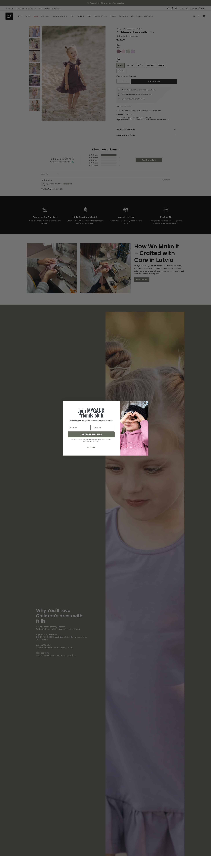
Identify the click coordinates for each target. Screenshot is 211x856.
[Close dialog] (145, 403)
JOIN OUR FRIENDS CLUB (91, 434)
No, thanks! (91, 447)
